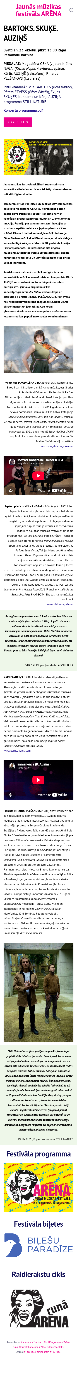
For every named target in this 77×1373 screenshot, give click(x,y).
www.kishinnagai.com (60, 604)
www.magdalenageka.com (57, 446)
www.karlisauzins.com (17, 750)
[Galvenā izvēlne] (6, 10)
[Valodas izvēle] (71, 10)
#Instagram (43, 1351)
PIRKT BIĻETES (18, 122)
